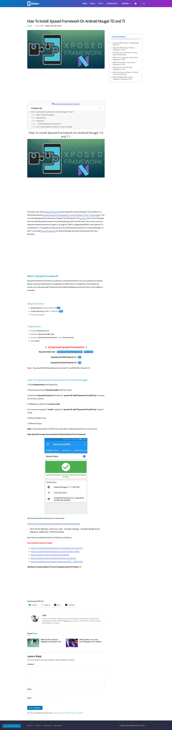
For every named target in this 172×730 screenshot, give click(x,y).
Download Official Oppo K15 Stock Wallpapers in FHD (123, 49)
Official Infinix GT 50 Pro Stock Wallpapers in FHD (122, 68)
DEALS (92, 3)
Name (30, 689)
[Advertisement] (86, 13)
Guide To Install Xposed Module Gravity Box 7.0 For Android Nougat (53, 523)
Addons (47, 26)
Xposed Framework (52, 212)
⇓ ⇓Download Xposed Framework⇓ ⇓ (49, 124)
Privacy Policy (47, 725)
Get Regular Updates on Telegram (67, 104)
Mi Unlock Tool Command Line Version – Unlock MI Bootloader (125, 54)
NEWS (85, 3)
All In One (53, 26)
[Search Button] (144, 3)
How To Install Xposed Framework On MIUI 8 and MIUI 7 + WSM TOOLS (57, 561)
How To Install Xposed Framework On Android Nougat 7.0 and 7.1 (52, 112)
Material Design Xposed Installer (70, 352)
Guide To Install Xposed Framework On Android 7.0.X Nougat (53, 558)
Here (58, 308)
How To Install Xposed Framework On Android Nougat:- (54, 127)
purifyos (83, 218)
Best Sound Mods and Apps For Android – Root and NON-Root (125, 73)
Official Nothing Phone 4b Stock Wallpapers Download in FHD (123, 78)
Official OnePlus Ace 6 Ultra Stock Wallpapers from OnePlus (90, 641)
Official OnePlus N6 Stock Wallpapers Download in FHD (51, 641)
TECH (100, 3)
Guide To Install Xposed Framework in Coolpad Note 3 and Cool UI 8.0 (57, 548)
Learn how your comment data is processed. (68, 713)
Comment (31, 664)
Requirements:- (41, 118)
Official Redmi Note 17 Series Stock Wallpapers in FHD (124, 63)
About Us (30, 725)
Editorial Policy (58, 725)
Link (79, 357)
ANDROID (125, 3)
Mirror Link (88, 352)
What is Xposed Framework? (45, 115)
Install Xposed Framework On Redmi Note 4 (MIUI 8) (50, 555)
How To (59, 26)
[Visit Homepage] (33, 3)
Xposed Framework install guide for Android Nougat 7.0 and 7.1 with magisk (71, 215)
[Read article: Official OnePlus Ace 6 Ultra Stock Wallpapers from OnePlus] (72, 643)
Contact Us (38, 725)
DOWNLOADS (112, 3)
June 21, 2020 (39, 26)
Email (29, 698)
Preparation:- (40, 121)
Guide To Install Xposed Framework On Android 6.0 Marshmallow (55, 551)
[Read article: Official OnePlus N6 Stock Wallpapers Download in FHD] (33, 643)
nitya (30, 26)
